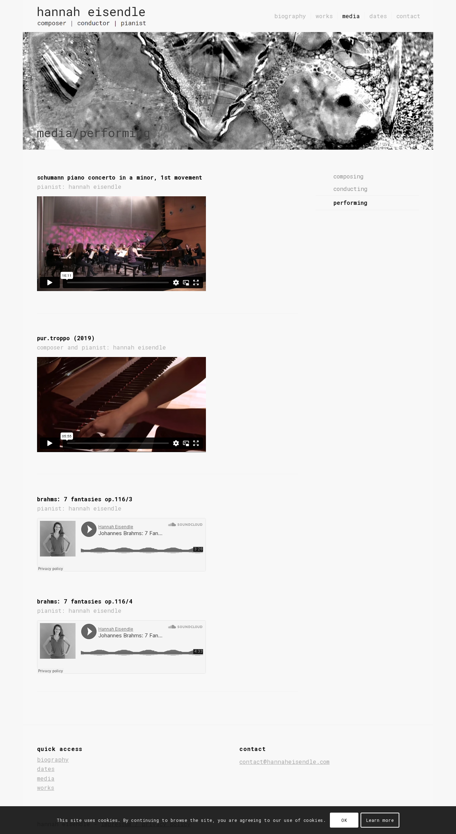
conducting (350, 188)
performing (350, 202)
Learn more (380, 820)
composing (348, 176)
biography (53, 759)
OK (344, 820)
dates (46, 768)
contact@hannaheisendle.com (284, 761)
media (46, 778)
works (45, 787)
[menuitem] (290, 16)
